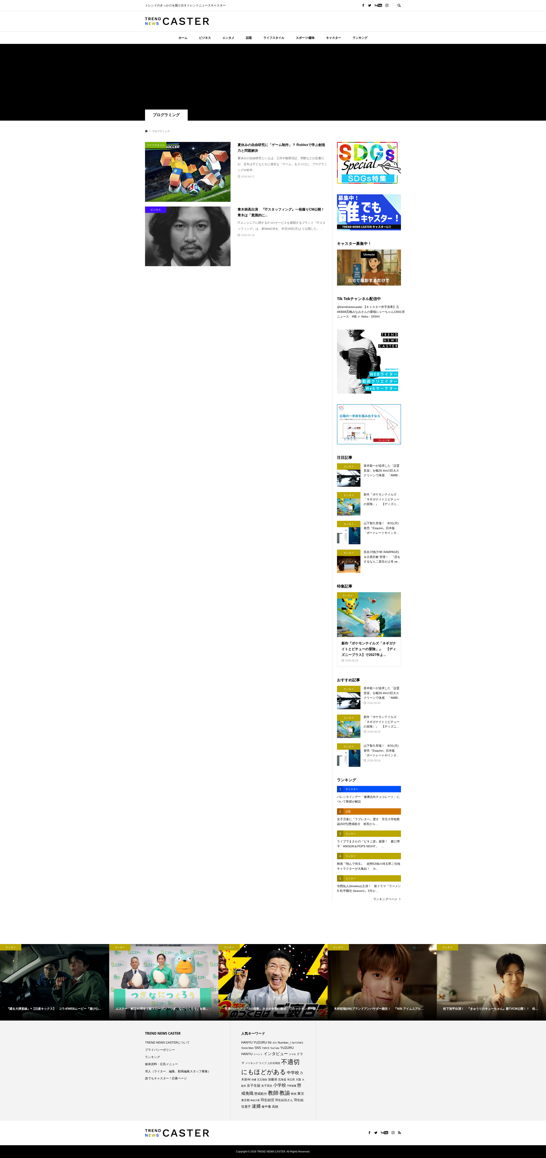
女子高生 (266, 1085)
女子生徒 (253, 1085)
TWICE (265, 1048)
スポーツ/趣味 (305, 37)
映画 (293, 1093)
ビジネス (205, 37)
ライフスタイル (273, 37)
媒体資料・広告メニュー (161, 1064)
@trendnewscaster (349, 307)
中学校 (293, 1072)
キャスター (333, 37)
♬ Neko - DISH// (368, 316)
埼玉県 (291, 1079)
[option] (54, 982)
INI (270, 1042)
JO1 (274, 1042)
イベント (258, 1054)
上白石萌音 (273, 1063)
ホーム (183, 37)
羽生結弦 (267, 1100)
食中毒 (266, 1106)
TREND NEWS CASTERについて (167, 1042)
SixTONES (297, 1042)
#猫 (354, 316)
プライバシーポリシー (160, 1049)
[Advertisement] (273, 77)
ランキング (360, 37)
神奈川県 (255, 1100)
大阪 (298, 1079)
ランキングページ (385, 899)
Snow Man (247, 1048)
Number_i (284, 1042)
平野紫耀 (291, 1085)
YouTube (274, 1048)
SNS (257, 1048)
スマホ (292, 1054)
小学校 (279, 1085)
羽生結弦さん (284, 1100)
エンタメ (228, 37)
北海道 (282, 1079)
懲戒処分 (260, 1093)
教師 (273, 1093)
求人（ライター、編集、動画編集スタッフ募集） (178, 1071)
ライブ (263, 1063)
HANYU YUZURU (254, 1042)
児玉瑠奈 (262, 1079)
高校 (275, 1106)
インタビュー (276, 1053)
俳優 (253, 1079)
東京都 (245, 1100)
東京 (300, 1093)
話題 (249, 37)
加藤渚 (272, 1079)
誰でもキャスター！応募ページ (166, 1078)
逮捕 (256, 1106)
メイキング (251, 1063)
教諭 (284, 1093)
